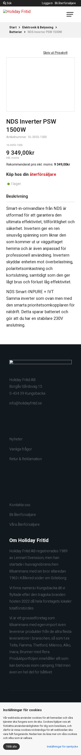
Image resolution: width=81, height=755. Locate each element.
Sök (9, 3)
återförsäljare (43, 174)
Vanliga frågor (20, 449)
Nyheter (16, 439)
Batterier (15, 32)
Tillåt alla (11, 747)
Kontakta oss (19, 505)
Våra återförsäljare (24, 524)
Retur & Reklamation (25, 459)
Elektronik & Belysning (37, 27)
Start (13, 27)
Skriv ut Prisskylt (55, 52)
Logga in (47, 3)
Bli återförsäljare (65, 3)
